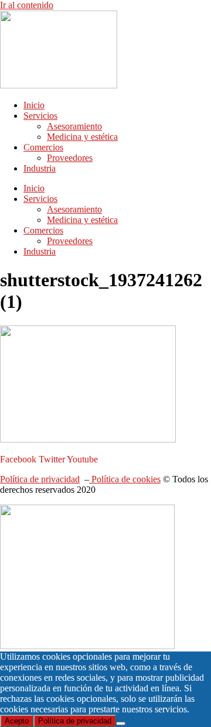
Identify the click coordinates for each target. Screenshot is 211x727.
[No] (120, 723)
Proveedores (70, 158)
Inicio (34, 105)
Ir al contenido (26, 5)
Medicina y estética (82, 137)
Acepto (17, 720)
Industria (39, 168)
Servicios (40, 116)
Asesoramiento (74, 126)
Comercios (43, 147)
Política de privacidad (40, 479)
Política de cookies (125, 479)
